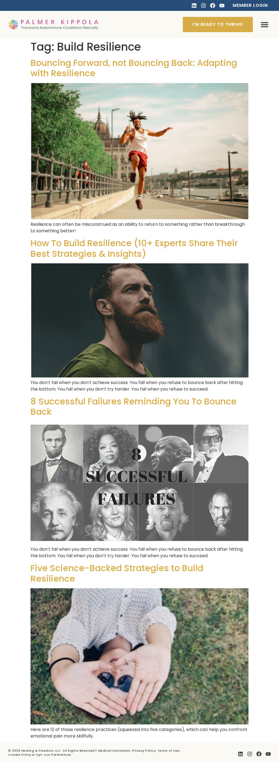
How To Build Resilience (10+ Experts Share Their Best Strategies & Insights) (134, 248)
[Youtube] (222, 5)
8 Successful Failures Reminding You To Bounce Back (133, 406)
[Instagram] (203, 5)
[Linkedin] (194, 5)
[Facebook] (212, 5)
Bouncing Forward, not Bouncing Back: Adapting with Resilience (134, 68)
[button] (264, 25)
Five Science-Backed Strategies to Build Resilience (117, 573)
